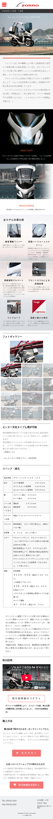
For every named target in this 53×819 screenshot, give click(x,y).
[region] (26, 114)
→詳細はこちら (9, 452)
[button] (50, 352)
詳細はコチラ (18, 590)
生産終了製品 (42, 803)
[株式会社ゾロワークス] (26, 4)
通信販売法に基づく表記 (44, 807)
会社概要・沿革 (43, 800)
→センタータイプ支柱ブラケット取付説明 (19, 458)
